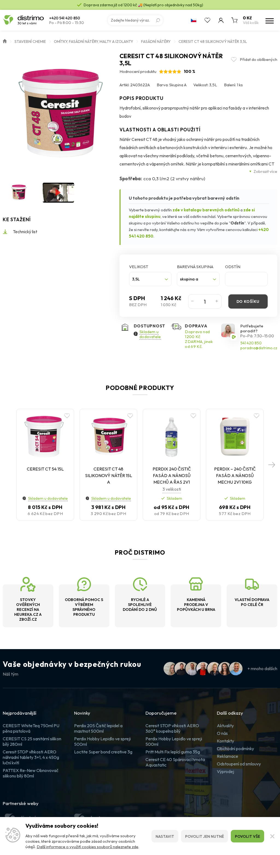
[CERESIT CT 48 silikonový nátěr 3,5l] (58, 113)
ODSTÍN (232, 266)
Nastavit (165, 836)
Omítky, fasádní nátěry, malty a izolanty (93, 41)
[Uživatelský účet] (221, 20)
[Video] (58, 193)
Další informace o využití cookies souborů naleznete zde (87, 846)
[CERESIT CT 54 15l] (45, 436)
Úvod (5, 41)
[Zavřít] (272, 836)
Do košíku (248, 301)
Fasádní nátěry (156, 41)
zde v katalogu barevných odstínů (206, 209)
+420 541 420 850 (64, 18)
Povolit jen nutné (204, 836)
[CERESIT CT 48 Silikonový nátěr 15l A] (108, 436)
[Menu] (269, 20)
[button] (272, 464)
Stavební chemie (30, 41)
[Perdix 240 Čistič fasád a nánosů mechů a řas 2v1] (171, 436)
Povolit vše (247, 836)
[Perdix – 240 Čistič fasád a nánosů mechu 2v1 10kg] (234, 436)
